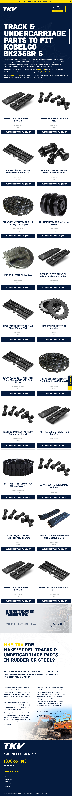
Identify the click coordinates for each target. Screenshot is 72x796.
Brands (7, 781)
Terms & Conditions (41, 793)
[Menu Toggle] (68, 9)
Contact (8, 786)
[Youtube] (11, 765)
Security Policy (29, 793)
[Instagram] (14, 765)
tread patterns (11, 707)
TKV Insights (9, 784)
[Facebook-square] (8, 765)
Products (8, 779)
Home (7, 777)
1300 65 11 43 (15, 75)
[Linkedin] (5, 765)
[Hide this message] (70, 1)
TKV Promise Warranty (19, 720)
